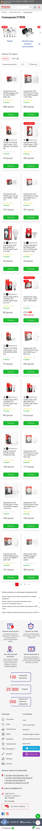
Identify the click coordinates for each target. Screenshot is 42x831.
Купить (12, 114)
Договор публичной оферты (31, 739)
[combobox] (11, 64)
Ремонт (8, 734)
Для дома (9, 759)
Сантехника (9, 739)
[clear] (17, 59)
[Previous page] (12, 584)
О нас (24, 720)
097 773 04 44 (9, 801)
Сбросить (5, 58)
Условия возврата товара (31, 734)
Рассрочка (26, 729)
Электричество (15, 12)
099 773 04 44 (9, 798)
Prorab (4, 12)
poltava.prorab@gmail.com (13, 788)
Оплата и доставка (29, 725)
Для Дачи (9, 754)
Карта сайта (26, 743)
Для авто (9, 763)
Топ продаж (9, 719)
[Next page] (29, 584)
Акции (8, 724)
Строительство (11, 729)
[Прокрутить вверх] (37, 822)
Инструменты (10, 749)
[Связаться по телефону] (37, 816)
